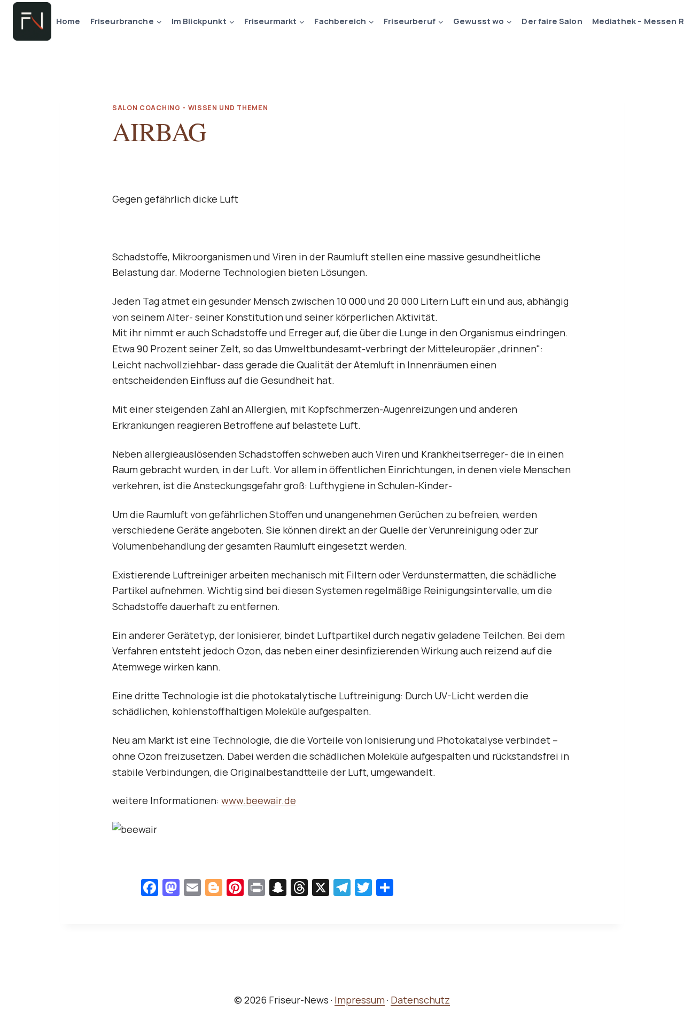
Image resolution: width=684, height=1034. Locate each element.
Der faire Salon (552, 21)
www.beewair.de (258, 800)
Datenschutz (420, 999)
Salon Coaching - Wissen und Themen (190, 107)
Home (68, 21)
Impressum (360, 999)
